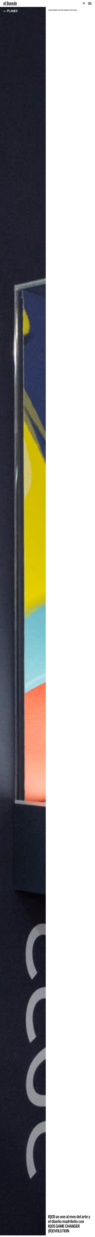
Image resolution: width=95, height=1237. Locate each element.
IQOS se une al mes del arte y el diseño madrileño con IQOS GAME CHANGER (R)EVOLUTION (69, 1223)
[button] (84, 3)
